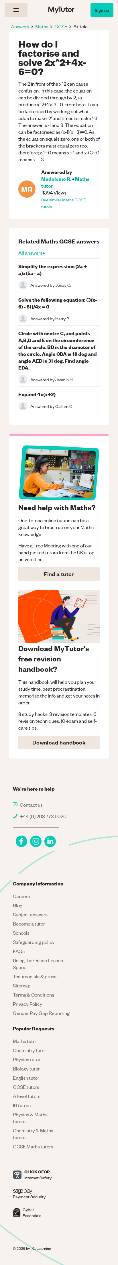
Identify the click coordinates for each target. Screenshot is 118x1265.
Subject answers (30, 914)
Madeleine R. (56, 178)
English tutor (26, 1078)
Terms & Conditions (33, 994)
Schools (21, 933)
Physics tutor (26, 1059)
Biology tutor (26, 1068)
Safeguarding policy (34, 942)
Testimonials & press (34, 976)
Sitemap (22, 985)
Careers (21, 896)
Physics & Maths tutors (30, 1117)
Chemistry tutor (29, 1050)
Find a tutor (59, 574)
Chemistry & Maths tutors (33, 1133)
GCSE (60, 26)
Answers (20, 26)
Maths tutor (25, 1041)
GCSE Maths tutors (33, 1146)
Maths (41, 26)
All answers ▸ (32, 253)
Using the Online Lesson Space (38, 963)
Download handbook (59, 742)
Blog (17, 905)
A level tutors (26, 1096)
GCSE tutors (26, 1087)
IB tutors (22, 1105)
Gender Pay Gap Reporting (41, 1013)
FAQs (19, 951)
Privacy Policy (27, 1004)
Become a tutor (29, 923)
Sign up (102, 10)
